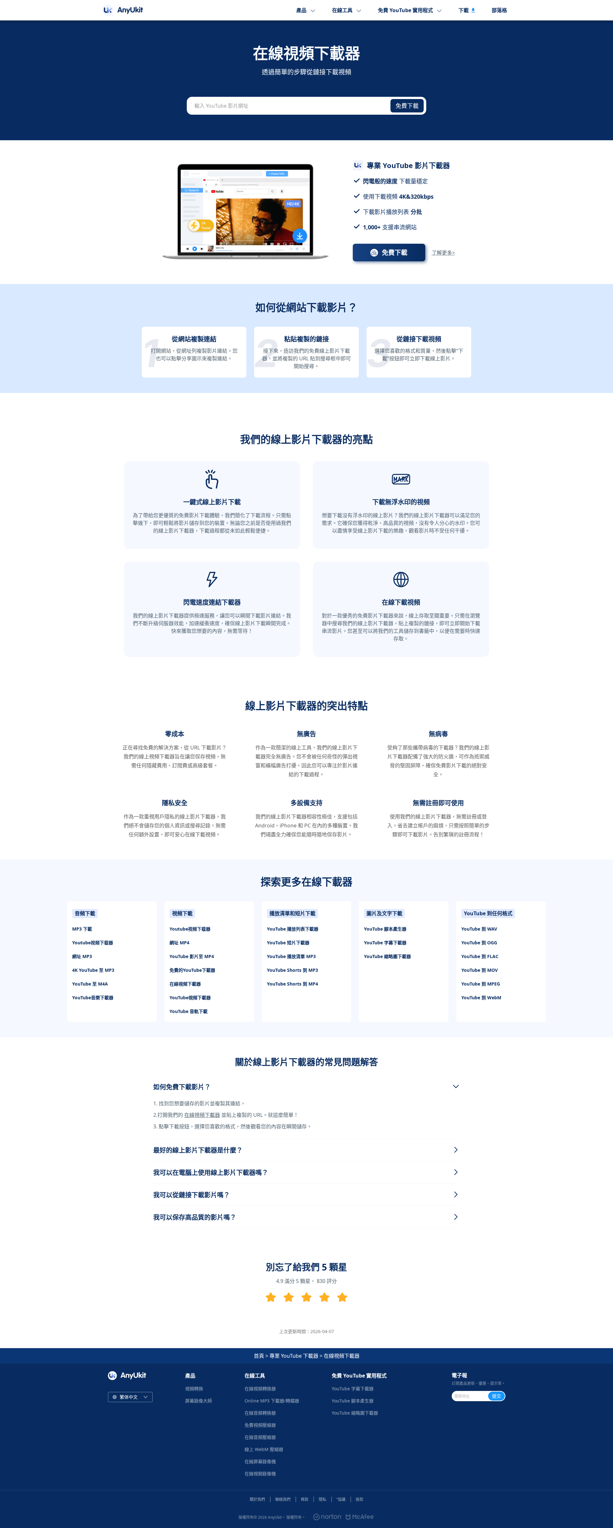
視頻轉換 (194, 1389)
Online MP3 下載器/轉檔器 (272, 1401)
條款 (304, 1499)
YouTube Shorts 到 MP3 (292, 970)
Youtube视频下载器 (92, 943)
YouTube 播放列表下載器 (292, 929)
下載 (463, 10)
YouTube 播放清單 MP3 (291, 956)
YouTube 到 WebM (481, 997)
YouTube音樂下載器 (92, 997)
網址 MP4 (179, 943)
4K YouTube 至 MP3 (93, 970)
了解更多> (443, 252)
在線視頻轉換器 (260, 1389)
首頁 (259, 1355)
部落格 (499, 10)
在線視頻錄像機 (260, 1473)
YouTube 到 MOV (479, 970)
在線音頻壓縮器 (260, 1437)
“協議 (341, 1499)
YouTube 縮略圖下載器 (387, 956)
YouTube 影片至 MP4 (192, 956)
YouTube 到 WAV (479, 929)
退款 (359, 1499)
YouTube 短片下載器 (288, 943)
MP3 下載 (82, 929)
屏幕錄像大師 (198, 1401)
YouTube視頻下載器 (190, 997)
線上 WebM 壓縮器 (264, 1449)
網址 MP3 (82, 956)
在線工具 (342, 10)
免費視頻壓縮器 (260, 1425)
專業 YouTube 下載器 (293, 1355)
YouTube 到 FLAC (479, 956)
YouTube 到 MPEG (480, 984)
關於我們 (257, 1499)
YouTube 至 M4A (90, 984)
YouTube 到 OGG (479, 943)
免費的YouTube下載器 (192, 970)
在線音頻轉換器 (260, 1413)
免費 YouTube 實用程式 (405, 10)
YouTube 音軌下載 (189, 1011)
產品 (301, 10)
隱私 (322, 1499)
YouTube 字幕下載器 (385, 943)
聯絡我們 (283, 1499)
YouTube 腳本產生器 (385, 929)
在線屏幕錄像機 (260, 1461)
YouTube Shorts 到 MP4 (292, 984)
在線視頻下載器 (185, 984)
